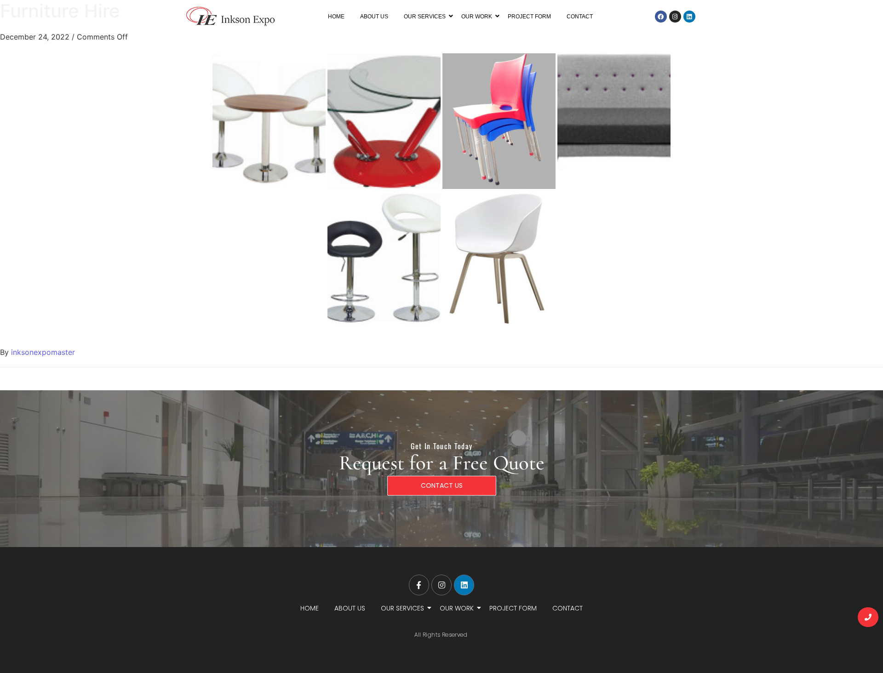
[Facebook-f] (419, 585)
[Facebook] (661, 17)
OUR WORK (476, 16)
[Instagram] (675, 17)
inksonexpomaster (43, 352)
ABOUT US (374, 16)
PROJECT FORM (529, 16)
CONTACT (580, 16)
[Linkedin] (689, 17)
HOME (336, 16)
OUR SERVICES (425, 16)
